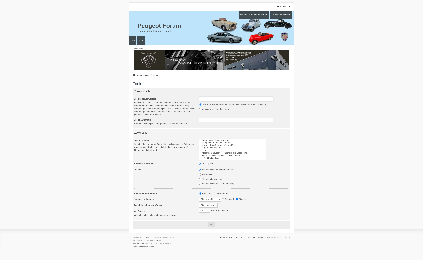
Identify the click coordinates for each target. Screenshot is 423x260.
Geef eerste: (140, 211)
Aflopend (243, 199)
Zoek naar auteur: (142, 120)
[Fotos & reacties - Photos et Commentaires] (232, 155)
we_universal (142, 243)
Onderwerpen (222, 193)
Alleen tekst (207, 174)
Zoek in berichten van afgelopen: (149, 205)
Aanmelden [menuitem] (285, 6)
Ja (203, 164)
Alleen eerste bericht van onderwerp (218, 184)
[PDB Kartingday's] (232, 158)
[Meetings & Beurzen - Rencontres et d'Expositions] (232, 153)
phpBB (144, 237)
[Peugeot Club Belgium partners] (232, 143)
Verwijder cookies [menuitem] (255, 237)
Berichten (206, 193)
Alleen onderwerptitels (212, 179)
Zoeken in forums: (142, 140)
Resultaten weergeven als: (146, 193)
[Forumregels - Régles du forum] (232, 140)
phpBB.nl (157, 240)
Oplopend (229, 199)
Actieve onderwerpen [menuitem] (280, 15)
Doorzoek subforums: (144, 164)
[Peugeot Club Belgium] (232, 148)
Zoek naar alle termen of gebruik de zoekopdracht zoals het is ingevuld (234, 104)
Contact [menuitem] (239, 237)
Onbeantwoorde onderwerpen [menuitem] (253, 15)
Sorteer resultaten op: (144, 199)
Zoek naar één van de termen (215, 109)
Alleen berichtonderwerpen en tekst (218, 170)
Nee (211, 164)
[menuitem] (135, 246)
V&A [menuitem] (133, 40)
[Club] (232, 150)
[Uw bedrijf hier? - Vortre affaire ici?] (232, 145)
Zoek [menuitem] (141, 40)
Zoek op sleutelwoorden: (145, 99)
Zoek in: (138, 170)
